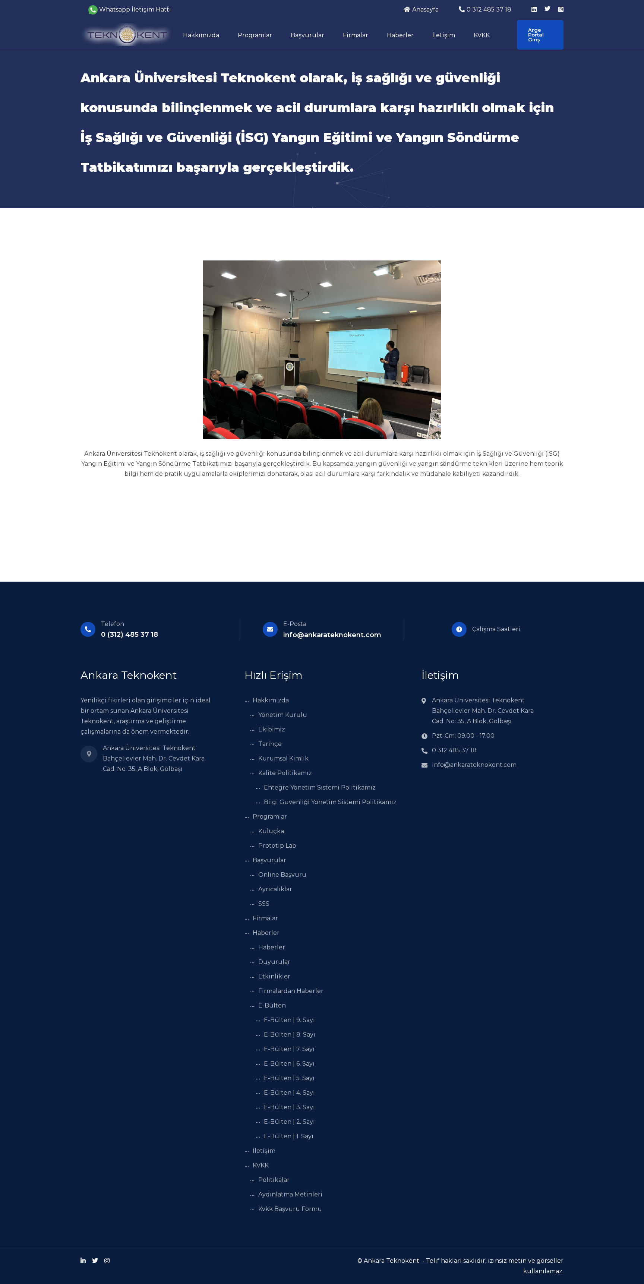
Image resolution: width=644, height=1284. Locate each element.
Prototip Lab (277, 845)
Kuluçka (271, 831)
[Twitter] (95, 1260)
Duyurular (274, 961)
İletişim (443, 35)
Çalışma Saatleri (496, 629)
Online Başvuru (282, 874)
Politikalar (274, 1179)
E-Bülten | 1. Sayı (288, 1136)
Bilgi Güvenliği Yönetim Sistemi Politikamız (330, 802)
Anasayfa (425, 9)
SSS (263, 903)
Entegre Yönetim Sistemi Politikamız (320, 787)
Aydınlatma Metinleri (290, 1194)
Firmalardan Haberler (290, 990)
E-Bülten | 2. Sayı (289, 1121)
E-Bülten (272, 1005)
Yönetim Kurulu (282, 714)
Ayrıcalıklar (275, 889)
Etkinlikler (274, 976)
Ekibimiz (271, 729)
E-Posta (294, 623)
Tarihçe (270, 743)
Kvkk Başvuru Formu (290, 1208)
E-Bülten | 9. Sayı (289, 1020)
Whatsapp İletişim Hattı (135, 9)
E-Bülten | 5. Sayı (289, 1078)
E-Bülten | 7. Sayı (289, 1049)
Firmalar (355, 35)
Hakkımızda (201, 35)
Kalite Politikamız (285, 773)
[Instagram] (107, 1260)
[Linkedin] (83, 1260)
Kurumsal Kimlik (283, 758)
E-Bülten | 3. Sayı (289, 1107)
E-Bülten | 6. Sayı (289, 1063)
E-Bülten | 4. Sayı (289, 1092)
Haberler (400, 35)
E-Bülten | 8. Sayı (289, 1034)
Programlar (255, 35)
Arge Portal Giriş (536, 34)
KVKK (482, 35)
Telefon (112, 623)
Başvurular (307, 35)
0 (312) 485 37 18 (129, 634)
